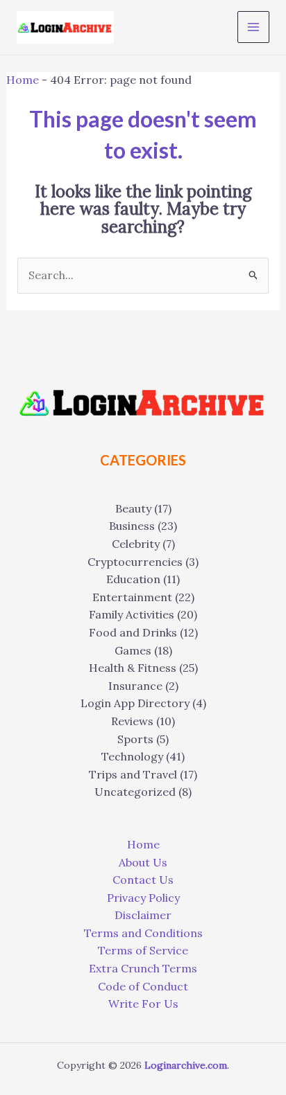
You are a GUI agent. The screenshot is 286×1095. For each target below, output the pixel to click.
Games (133, 650)
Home (22, 80)
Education (133, 579)
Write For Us (143, 1004)
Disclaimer (143, 915)
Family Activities (131, 614)
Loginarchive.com (185, 1065)
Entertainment (132, 597)
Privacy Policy (143, 898)
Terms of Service (143, 950)
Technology (132, 756)
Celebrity (136, 544)
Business (132, 526)
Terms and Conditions (143, 933)
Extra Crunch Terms (143, 968)
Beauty (133, 508)
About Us (143, 862)
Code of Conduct (143, 986)
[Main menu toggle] (253, 27)
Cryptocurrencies (135, 562)
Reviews (132, 721)
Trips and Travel (133, 774)
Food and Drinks (133, 632)
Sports (135, 739)
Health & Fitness (132, 668)
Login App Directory (135, 703)
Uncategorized (135, 792)
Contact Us (143, 880)
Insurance (135, 686)
